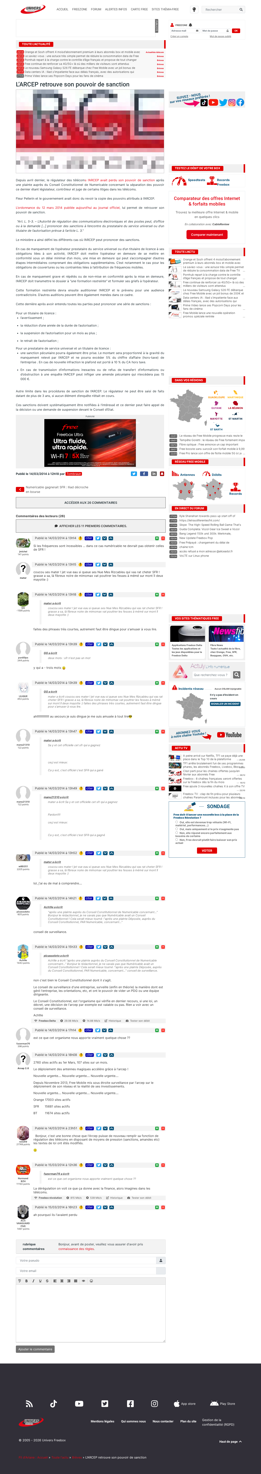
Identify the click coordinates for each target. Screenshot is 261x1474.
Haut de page (228, 1441)
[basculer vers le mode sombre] (194, 9)
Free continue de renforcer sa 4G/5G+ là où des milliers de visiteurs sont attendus (77, 63)
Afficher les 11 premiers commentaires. (93, 526)
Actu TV (181, 748)
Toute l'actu (59, 1457)
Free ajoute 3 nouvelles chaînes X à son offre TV (214, 786)
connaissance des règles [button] (76, 1249)
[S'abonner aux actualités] (162, 473)
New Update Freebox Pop (196, 538)
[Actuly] (181, 671)
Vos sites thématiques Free (197, 618)
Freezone (181, 25)
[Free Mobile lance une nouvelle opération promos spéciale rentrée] (175, 315)
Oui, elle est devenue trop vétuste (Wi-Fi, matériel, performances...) (203, 824)
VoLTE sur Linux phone (194, 555)
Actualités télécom (155, 52)
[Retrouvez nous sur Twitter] (105, 1403)
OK (236, 30)
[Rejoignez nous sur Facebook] (131, 1403)
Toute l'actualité (36, 44)
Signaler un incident (225, 703)
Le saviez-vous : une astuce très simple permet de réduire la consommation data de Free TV (214, 268)
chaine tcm (186, 546)
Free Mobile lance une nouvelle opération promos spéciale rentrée (214, 314)
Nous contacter (163, 1421)
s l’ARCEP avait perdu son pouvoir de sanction (120, 180)
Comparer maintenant (207, 234)
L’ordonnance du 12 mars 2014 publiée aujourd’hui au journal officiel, (69, 208)
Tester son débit (140, 1020)
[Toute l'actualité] (156, 44)
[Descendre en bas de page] (104, 538)
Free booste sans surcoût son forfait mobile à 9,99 (212, 448)
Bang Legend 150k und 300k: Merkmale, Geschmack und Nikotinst (205, 535)
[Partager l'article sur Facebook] (144, 473)
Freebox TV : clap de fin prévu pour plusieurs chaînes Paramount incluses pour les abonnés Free (212, 797)
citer (89, 538)
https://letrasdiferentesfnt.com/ (199, 520)
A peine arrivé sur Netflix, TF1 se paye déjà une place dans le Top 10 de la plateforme (213, 757)
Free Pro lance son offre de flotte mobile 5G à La (210, 453)
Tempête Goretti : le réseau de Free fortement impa (212, 440)
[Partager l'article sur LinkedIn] (154, 473)
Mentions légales (102, 1421)
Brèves (160, 56)
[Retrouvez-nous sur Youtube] (80, 1403)
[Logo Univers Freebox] (33, 9)
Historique (115, 1020)
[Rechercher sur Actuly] (236, 674)
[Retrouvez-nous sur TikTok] (54, 1403)
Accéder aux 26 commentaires (90, 503)
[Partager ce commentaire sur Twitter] (98, 538)
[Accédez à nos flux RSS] (30, 1403)
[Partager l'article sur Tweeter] (134, 473)
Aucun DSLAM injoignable (228, 689)
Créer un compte (179, 36)
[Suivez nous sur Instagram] (155, 1403)
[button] (19, 1281)
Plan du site (188, 1421)
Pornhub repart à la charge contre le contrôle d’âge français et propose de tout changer (81, 59)
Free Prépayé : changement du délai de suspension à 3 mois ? (204, 544)
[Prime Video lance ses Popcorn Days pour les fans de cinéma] (175, 307)
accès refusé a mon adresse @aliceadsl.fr (206, 551)
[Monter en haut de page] (111, 538)
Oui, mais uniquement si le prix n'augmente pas (209, 829)
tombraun (73, 474)
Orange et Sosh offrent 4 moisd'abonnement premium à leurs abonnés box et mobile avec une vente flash (214, 263)
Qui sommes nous (133, 1421)
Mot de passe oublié (220, 36)
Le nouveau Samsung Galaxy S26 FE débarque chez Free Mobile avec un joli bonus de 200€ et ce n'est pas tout (214, 293)
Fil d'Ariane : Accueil (33, 1457)
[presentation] (20, 1281)
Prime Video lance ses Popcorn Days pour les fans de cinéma (64, 75)
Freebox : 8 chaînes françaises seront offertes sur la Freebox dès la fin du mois (212, 780)
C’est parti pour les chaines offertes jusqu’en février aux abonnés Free (211, 772)
